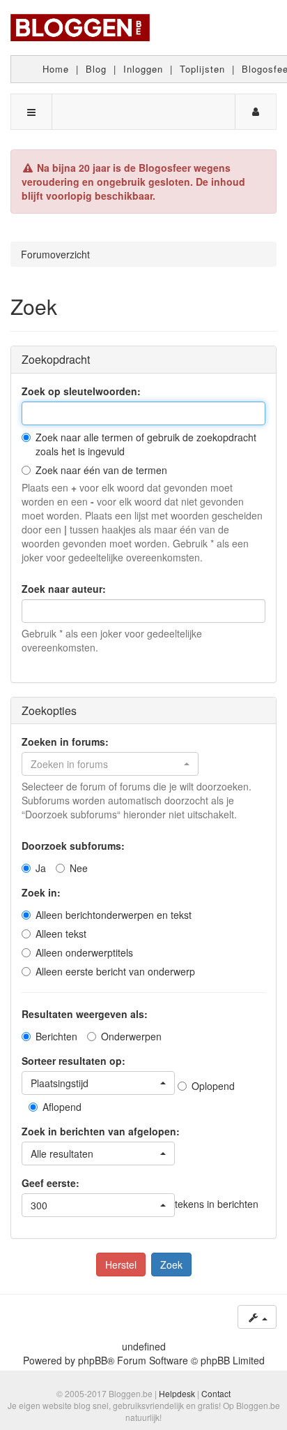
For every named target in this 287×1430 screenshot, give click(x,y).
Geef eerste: (50, 1183)
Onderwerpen (131, 1036)
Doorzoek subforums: (73, 846)
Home (55, 68)
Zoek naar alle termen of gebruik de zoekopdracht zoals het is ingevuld (146, 444)
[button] (110, 764)
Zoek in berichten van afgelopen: (101, 1131)
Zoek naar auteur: (64, 589)
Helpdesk (177, 1393)
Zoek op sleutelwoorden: (81, 391)
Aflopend (62, 1107)
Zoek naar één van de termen (101, 470)
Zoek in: (41, 892)
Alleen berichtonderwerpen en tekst (114, 915)
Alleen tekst (61, 934)
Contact (216, 1393)
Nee (79, 868)
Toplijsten (202, 68)
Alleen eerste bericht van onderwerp (115, 971)
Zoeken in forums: (65, 742)
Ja (41, 868)
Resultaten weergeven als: (85, 1014)
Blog (96, 68)
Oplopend (213, 1086)
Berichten (56, 1036)
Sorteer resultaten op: (73, 1061)
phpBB (92, 1360)
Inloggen (143, 68)
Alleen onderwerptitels (84, 952)
